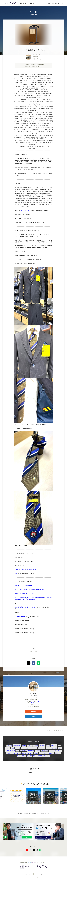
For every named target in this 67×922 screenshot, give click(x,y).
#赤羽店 (17, 750)
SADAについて (55, 3)
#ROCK (59, 750)
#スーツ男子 (30, 753)
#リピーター (37, 750)
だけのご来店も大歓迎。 (33, 784)
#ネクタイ (48, 745)
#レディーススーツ (21, 755)
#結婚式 (24, 745)
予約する (34, 711)
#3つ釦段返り (9, 753)
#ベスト (34, 755)
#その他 (36, 753)
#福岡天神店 (51, 753)
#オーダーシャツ (17, 745)
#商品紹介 (42, 745)
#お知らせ (54, 745)
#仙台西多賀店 (31, 750)
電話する (34, 716)
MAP (38, 701)
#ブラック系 (29, 755)
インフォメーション (46, 3)
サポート (62, 3)
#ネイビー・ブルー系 (43, 753)
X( (22, 569)
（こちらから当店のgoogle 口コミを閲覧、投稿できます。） (29, 589)
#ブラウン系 (9, 745)
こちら (22, 218)
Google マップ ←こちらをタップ (23, 585)
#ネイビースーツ (23, 750)
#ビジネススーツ (52, 750)
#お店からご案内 (33, 651)
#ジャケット (29, 745)
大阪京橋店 (33, 694)
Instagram (18, 569)
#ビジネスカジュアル (17, 753)
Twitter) (27, 569)
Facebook (33, 569)
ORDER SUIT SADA (31, 877)
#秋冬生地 (39, 755)
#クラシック (35, 745)
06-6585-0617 (26, 210)
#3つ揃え (24, 753)
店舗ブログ (30, 741)
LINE (16, 573)
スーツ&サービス (31, 3)
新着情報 (39, 3)
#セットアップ (58, 753)
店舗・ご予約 (23, 3)
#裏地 (59, 745)
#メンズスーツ (46, 755)
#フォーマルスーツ (44, 750)
